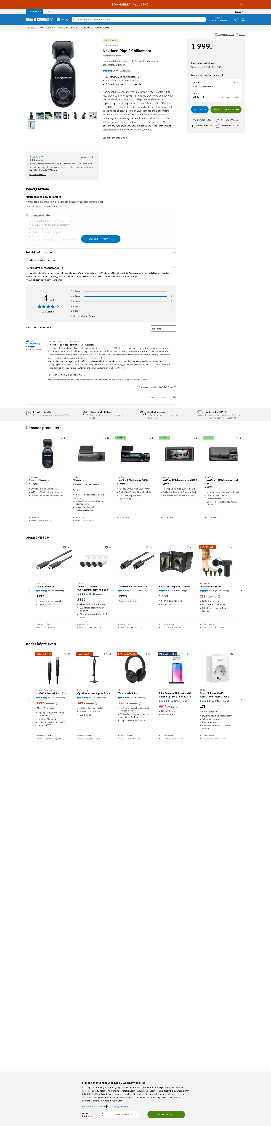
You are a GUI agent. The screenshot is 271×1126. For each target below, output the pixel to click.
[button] (31, 116)
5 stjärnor (76, 291)
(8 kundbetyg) (93, 484)
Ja (165, 387)
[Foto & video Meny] (55, 27)
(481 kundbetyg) (58, 697)
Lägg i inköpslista (226, 34)
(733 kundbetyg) (140, 590)
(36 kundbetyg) (139, 697)
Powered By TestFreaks (160, 397)
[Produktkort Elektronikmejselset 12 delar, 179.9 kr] (176, 561)
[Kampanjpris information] (219, 596)
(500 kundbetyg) (222, 590)
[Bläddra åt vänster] (29, 591)
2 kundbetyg (125, 70)
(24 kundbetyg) (180, 701)
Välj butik (49, 520)
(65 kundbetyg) (58, 590)
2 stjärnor (76, 305)
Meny (65, 19)
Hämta (202, 109)
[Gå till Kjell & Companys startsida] (40, 19)
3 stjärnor (76, 301)
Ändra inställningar (88, 1115)
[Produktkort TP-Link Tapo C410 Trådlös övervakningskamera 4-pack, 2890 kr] (94, 561)
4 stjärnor (76, 296)
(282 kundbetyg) (99, 697)
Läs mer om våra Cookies (94, 1106)
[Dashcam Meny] (82, 27)
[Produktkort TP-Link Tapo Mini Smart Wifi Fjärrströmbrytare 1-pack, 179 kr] (217, 668)
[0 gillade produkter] (236, 19)
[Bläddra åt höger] (241, 591)
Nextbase (116, 55)
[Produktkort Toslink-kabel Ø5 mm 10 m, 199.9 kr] (135, 561)
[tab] (34, 11)
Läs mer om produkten (115, 137)
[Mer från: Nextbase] (37, 191)
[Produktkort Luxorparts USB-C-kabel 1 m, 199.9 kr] (53, 561)
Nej (171, 387)
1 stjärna (75, 310)
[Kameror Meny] (69, 27)
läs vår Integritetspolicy (118, 1106)
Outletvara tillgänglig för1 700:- (206, 67)
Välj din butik (198, 97)
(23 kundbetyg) (99, 594)
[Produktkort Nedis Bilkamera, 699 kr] (92, 454)
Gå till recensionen (37, 174)
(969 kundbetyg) (222, 701)
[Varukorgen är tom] (243, 19)
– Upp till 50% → (132, 4)
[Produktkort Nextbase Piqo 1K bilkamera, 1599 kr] (48, 454)
